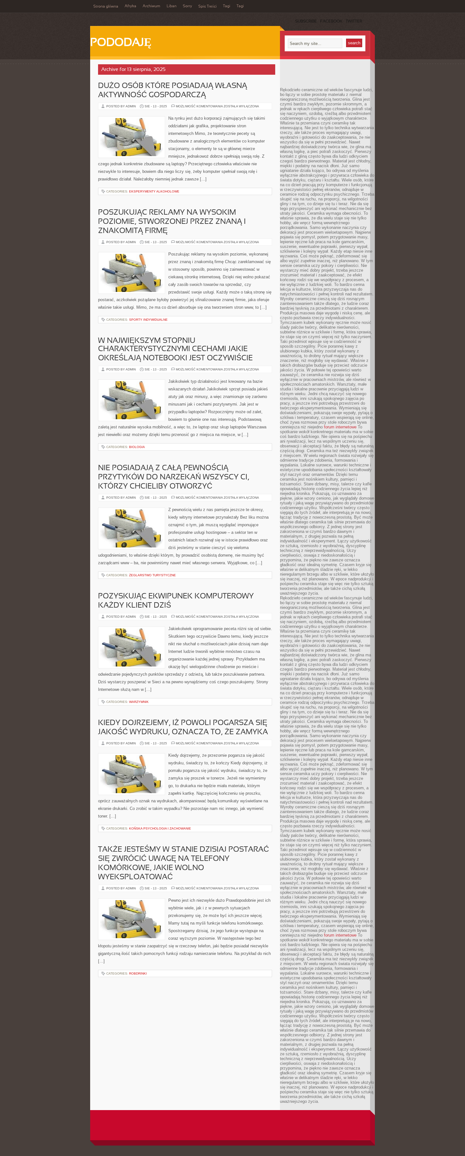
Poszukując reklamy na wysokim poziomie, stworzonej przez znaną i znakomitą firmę (172, 222)
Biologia (137, 447)
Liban (172, 6)
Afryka (130, 6)
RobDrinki (138, 973)
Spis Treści (207, 7)
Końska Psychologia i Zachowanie (160, 828)
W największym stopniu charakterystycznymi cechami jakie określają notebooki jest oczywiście (175, 350)
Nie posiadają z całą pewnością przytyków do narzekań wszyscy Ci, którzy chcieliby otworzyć (173, 477)
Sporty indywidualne (148, 319)
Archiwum (151, 6)
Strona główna (105, 7)
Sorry (187, 6)
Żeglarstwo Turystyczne (152, 575)
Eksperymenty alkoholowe (154, 191)
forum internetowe (340, 427)
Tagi (226, 6)
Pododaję (121, 43)
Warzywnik (139, 702)
